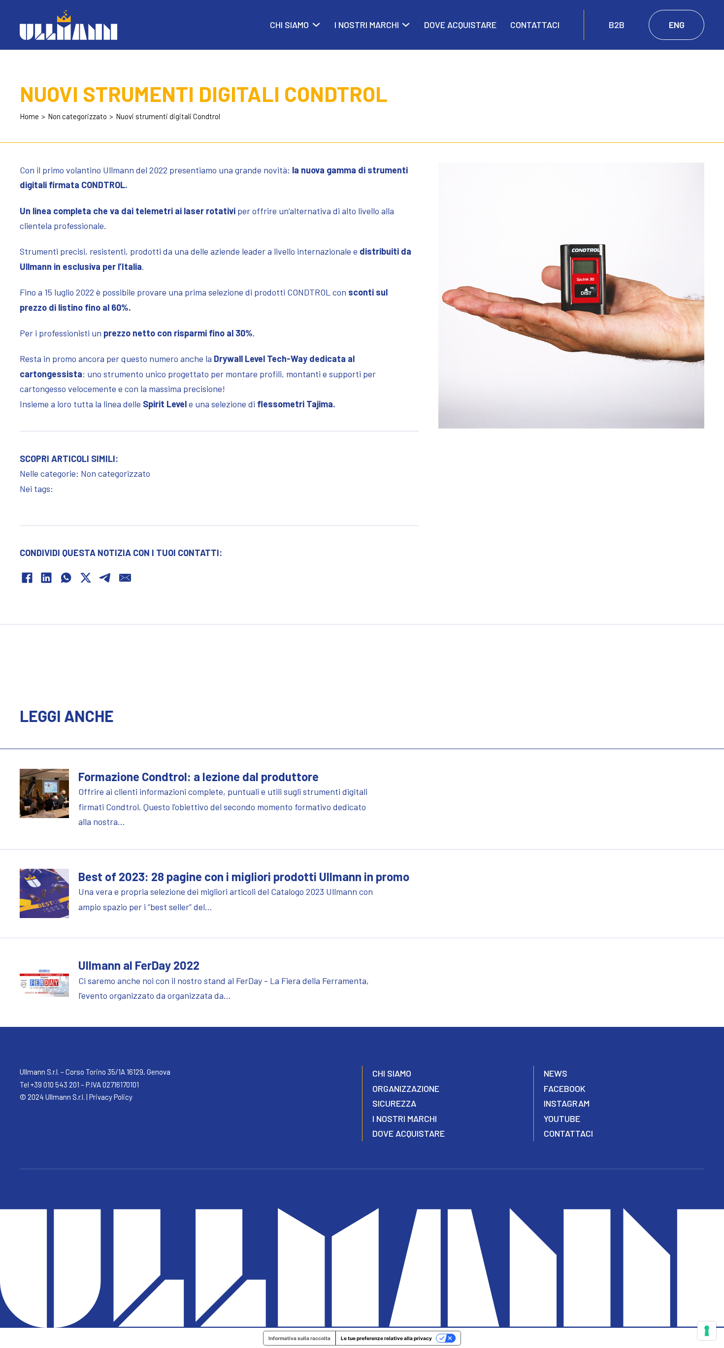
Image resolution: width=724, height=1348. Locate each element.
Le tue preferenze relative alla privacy (386, 1338)
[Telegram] (105, 577)
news (555, 1073)
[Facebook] (27, 577)
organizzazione (405, 1088)
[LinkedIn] (46, 577)
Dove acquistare (460, 24)
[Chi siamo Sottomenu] (316, 24)
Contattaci (534, 24)
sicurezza (394, 1103)
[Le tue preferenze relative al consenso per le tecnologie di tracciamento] (706, 1330)
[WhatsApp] (66, 577)
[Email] (125, 577)
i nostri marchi (404, 1118)
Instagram (567, 1103)
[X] (85, 577)
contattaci (568, 1133)
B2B (617, 24)
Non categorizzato (115, 473)
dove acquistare (408, 1133)
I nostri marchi (366, 24)
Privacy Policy (110, 1096)
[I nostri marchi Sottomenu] (405, 24)
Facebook (565, 1088)
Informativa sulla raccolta (299, 1338)
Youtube (562, 1118)
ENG (677, 24)
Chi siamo (289, 24)
